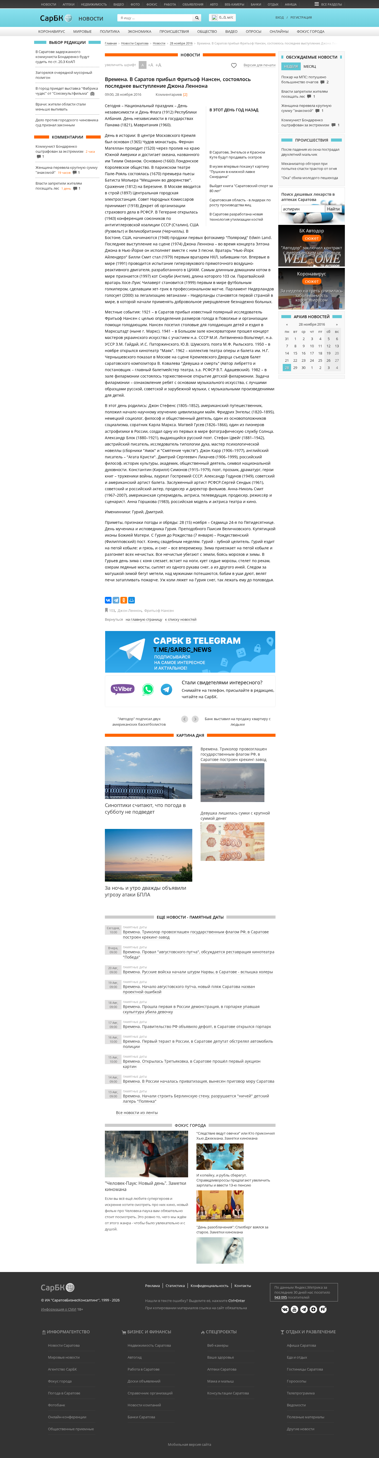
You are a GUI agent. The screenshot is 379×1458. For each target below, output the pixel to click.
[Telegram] (116, 600)
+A (150, 65)
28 (287, 367)
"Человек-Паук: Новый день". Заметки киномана (145, 1186)
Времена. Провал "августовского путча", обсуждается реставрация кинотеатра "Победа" (198, 954)
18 (320, 353)
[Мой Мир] (131, 600)
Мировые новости (64, 1357)
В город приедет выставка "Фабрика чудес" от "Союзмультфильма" (67, 91)
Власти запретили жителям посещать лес (59, 186)
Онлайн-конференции (67, 1416)
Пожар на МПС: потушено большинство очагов (303, 79)
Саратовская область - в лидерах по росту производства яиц (240, 202)
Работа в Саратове (144, 1369)
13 (337, 345)
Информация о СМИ (58, 1309)
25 (320, 360)
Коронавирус (51, 31)
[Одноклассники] (123, 600)
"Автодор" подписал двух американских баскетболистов (139, 721)
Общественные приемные (71, 1428)
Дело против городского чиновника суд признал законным (67, 122)
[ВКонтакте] (108, 600)
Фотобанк (56, 1404)
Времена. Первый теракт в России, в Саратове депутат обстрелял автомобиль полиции (198, 1044)
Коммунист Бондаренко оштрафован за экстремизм (60, 149)
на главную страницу (144, 619)
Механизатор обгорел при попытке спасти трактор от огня (309, 166)
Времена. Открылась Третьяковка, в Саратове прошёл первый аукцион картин (192, 1064)
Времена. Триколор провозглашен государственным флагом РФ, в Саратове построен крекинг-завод (196, 934)
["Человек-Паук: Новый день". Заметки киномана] (146, 1154)
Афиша (291, 4)
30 (303, 367)
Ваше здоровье (220, 1357)
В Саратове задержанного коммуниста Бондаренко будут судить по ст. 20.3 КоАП (62, 56)
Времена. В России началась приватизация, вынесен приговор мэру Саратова (198, 1081)
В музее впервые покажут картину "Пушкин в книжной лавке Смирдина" (239, 171)
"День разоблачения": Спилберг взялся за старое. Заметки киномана (232, 1230)
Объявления (193, 4)
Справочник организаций (150, 1393)
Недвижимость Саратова (149, 1345)
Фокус (151, 4)
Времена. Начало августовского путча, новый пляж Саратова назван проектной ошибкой (189, 989)
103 (112, 610)
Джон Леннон (130, 610)
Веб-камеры (234, 4)
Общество (207, 31)
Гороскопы (296, 1381)
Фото (135, 4)
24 (312, 360)
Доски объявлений (144, 1381)
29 (295, 367)
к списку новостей (180, 619)
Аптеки (68, 4)
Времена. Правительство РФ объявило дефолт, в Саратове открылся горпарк (197, 1026)
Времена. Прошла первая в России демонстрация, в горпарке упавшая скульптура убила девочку (191, 1009)
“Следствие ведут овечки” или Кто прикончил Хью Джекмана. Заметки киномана (235, 1136)
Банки (256, 4)
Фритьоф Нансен (159, 610)
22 (295, 360)
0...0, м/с (226, 17)
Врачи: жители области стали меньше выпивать (61, 107)
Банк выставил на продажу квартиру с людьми (238, 721)
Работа (170, 4)
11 (320, 345)
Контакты (242, 1285)
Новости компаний (144, 1404)
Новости (48, 4)
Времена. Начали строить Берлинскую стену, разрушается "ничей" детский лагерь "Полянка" (196, 1098)
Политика (110, 31)
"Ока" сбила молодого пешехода (309, 177)
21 (287, 360)
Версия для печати (260, 64)
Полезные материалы (305, 1416)
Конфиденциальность (210, 1285)
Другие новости (300, 1428)
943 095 (280, 1297)
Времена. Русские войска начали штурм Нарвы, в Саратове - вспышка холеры (198, 971)
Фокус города (310, 31)
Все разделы (331, 4)
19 (328, 353)
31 (287, 338)
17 (312, 353)
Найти (333, 209)
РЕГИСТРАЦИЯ (301, 17)
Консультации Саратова (228, 1393)
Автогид (135, 1357)
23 (303, 360)
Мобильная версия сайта (189, 1444)
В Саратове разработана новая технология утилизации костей (236, 217)
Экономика (139, 31)
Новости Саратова (64, 1345)
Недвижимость (94, 4)
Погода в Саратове (64, 1393)
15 (295, 353)
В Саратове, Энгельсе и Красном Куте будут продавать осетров (237, 155)
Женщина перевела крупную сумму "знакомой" (306, 108)
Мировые (82, 31)
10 (312, 345)
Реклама (152, 1285)
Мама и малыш (220, 1381)
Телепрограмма (301, 1393)
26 (328, 360)
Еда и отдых (297, 1357)
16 (303, 353)
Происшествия (174, 31)
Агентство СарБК (62, 1369)
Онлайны (279, 31)
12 (328, 345)
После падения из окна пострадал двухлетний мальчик (310, 152)
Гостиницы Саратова (305, 1369)
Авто (214, 4)
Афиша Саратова (301, 1345)
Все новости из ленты (137, 1112)
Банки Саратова (141, 1416)
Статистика (175, 1285)
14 (287, 353)
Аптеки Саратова (221, 1369)
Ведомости (296, 1404)
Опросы (253, 31)
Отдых (273, 4)
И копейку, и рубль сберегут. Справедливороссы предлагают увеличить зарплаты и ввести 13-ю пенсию (233, 1180)
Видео (118, 4)
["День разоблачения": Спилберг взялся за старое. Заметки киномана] (236, 1250)
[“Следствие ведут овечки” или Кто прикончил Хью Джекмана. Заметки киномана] (236, 1157)
